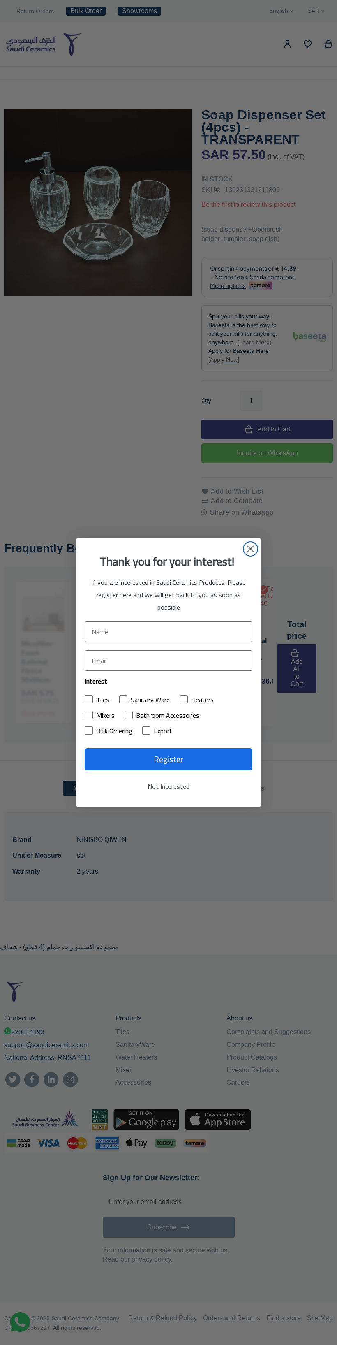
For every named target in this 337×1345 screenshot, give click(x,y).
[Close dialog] (250, 549)
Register (168, 759)
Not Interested (168, 786)
